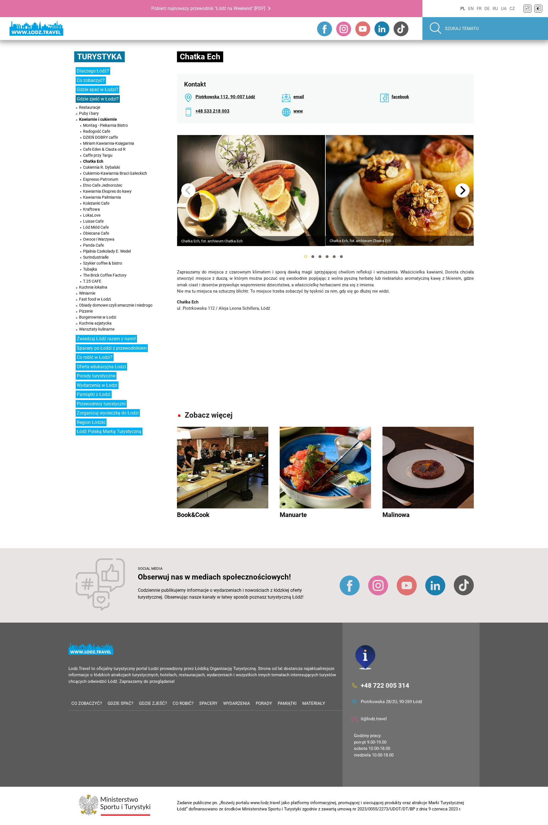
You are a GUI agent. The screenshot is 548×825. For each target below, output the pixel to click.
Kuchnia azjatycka (95, 323)
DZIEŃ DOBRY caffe (100, 137)
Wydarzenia (236, 703)
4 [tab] (327, 256)
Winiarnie (87, 293)
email (298, 96)
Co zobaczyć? (91, 80)
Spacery (208, 703)
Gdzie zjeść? (153, 703)
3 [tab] (320, 256)
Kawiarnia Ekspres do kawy (107, 191)
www (298, 111)
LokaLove (91, 215)
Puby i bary (89, 113)
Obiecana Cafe (96, 233)
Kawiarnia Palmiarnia (102, 197)
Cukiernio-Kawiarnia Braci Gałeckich (115, 173)
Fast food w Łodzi (95, 299)
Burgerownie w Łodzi (97, 317)
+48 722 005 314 (385, 685)
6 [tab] (341, 256)
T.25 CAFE (92, 281)
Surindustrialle (95, 257)
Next (462, 190)
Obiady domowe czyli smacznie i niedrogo (115, 305)
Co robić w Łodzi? (94, 357)
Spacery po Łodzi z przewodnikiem (112, 348)
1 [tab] (305, 256)
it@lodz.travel (374, 718)
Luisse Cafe (93, 221)
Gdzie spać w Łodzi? (97, 89)
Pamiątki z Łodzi (93, 394)
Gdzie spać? (120, 703)
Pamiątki (287, 703)
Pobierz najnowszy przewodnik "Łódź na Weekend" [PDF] (208, 8)
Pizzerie (86, 311)
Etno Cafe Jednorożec (102, 185)
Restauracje (89, 107)
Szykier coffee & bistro (102, 263)
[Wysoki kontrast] (538, 9)
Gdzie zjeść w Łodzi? (98, 99)
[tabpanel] (251, 190)
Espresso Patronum (100, 179)
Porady (264, 703)
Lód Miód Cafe (96, 227)
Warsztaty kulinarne (96, 329)
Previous (188, 190)
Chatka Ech (93, 161)
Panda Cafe (93, 245)
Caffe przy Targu (97, 155)
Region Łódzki (91, 422)
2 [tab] (312, 256)
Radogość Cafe (96, 131)
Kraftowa (91, 209)
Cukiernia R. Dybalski (101, 167)
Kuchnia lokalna (93, 287)
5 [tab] (334, 256)
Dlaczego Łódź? (93, 71)
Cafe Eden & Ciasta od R (104, 149)
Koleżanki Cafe (96, 203)
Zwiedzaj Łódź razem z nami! (106, 338)
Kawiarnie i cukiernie (98, 119)
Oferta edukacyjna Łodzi (101, 366)
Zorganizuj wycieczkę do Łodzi (108, 413)
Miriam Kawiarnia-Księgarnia (108, 143)
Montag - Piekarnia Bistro (105, 125)
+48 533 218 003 (212, 111)
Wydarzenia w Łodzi (97, 385)
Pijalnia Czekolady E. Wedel (107, 251)
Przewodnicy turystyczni (101, 404)
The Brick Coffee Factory (104, 275)
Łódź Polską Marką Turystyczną (109, 431)
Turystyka (99, 56)
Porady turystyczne (96, 376)
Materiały (313, 703)
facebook (400, 96)
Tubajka (90, 269)
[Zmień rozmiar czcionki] (527, 9)
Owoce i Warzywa (98, 239)
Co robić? (183, 703)
